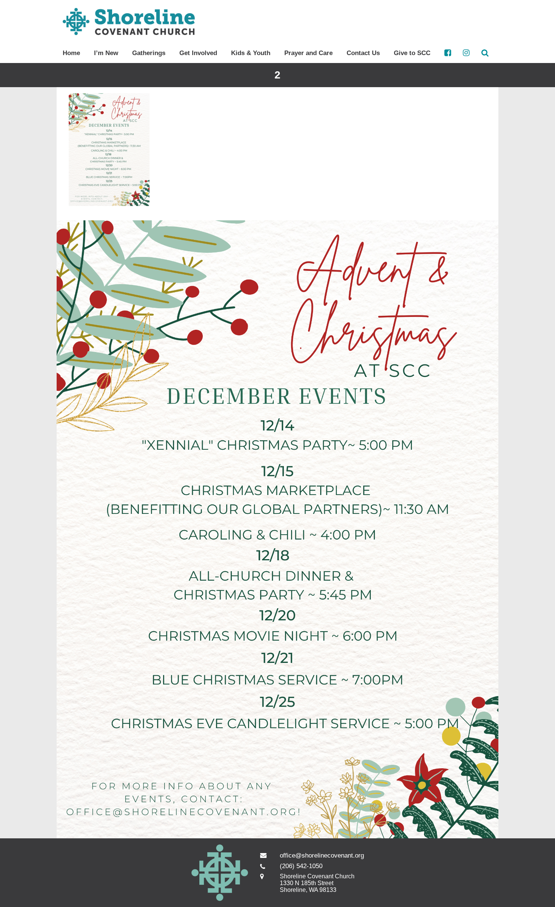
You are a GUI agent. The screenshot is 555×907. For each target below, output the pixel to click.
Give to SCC (412, 53)
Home (71, 53)
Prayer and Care (308, 53)
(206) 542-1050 (301, 866)
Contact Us (363, 53)
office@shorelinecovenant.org (322, 855)
